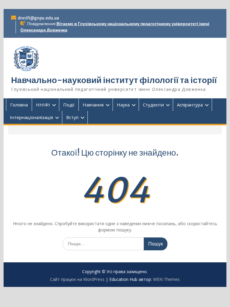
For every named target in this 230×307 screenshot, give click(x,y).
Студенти (153, 105)
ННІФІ (43, 105)
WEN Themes (166, 279)
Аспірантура (190, 105)
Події (69, 105)
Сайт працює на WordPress (77, 279)
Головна (19, 105)
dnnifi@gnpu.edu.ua (38, 18)
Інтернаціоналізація (31, 117)
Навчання (93, 105)
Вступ (72, 117)
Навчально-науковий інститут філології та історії (114, 80)
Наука (123, 105)
